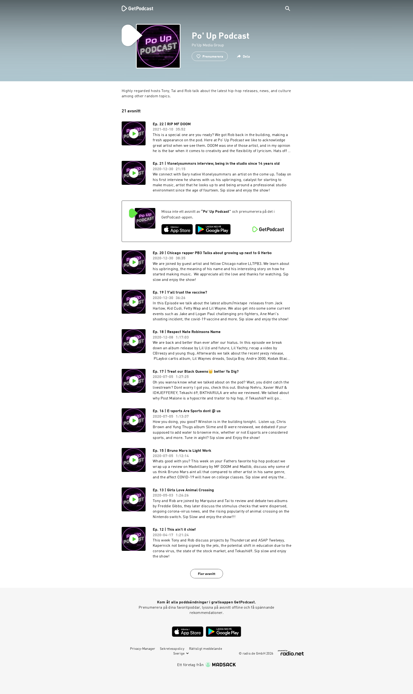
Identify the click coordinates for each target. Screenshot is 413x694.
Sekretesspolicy (172, 648)
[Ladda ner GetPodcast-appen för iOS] (177, 229)
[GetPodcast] (134, 8)
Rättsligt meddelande (205, 648)
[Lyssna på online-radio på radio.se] (291, 653)
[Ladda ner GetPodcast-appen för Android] (213, 229)
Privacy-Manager (142, 648)
